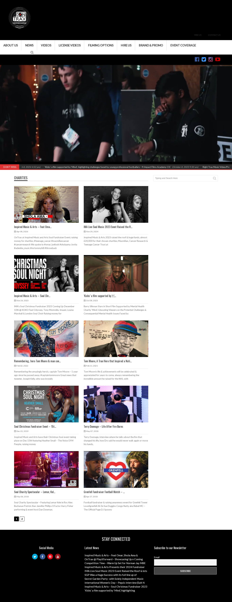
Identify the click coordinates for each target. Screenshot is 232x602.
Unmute (184, 162)
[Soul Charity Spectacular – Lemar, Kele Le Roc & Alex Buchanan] (49, 469)
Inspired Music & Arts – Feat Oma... (32, 227)
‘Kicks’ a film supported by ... (100, 296)
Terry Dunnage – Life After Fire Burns (103, 426)
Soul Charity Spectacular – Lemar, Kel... (34, 492)
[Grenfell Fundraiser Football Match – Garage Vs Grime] (119, 469)
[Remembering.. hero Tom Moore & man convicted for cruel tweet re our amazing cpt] (49, 339)
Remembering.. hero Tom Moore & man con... (37, 361)
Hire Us (197, 35)
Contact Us (214, 35)
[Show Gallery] (43, 273)
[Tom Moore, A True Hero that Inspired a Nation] (119, 339)
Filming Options (100, 45)
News (29, 45)
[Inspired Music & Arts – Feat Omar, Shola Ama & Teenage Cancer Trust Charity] (49, 204)
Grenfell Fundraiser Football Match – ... (104, 492)
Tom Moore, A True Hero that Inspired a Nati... (108, 361)
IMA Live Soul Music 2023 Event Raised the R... (108, 227)
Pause (5, 162)
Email (156, 557)
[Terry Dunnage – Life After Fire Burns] (119, 404)
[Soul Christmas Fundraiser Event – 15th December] (49, 404)
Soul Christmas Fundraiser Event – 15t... (35, 426)
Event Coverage (183, 45)
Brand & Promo (151, 45)
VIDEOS (46, 45)
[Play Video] (113, 273)
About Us (10, 45)
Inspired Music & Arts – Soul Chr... (32, 296)
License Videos (70, 45)
